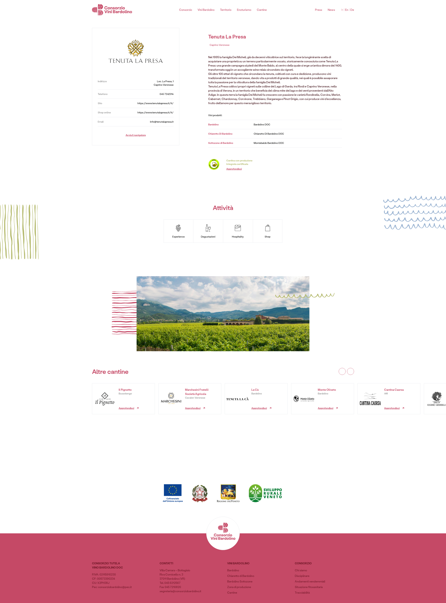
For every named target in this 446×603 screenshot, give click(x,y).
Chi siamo (301, 570)
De (352, 9)
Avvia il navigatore (136, 135)
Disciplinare (302, 576)
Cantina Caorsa (394, 389)
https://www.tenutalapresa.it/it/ (155, 103)
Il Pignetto (125, 389)
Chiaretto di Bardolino (240, 576)
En (346, 9)
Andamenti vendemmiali (310, 581)
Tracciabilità (302, 592)
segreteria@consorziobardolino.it (180, 591)
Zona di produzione (239, 587)
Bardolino (233, 570)
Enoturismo (244, 9)
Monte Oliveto (327, 389)
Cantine (262, 9)
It (342, 9)
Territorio (225, 9)
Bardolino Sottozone (239, 581)
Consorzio (185, 9)
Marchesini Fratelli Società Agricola (197, 392)
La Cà (255, 389)
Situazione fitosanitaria (309, 587)
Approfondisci (234, 168)
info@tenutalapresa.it (162, 121)
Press (318, 9)
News (331, 9)
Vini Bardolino (206, 9)
